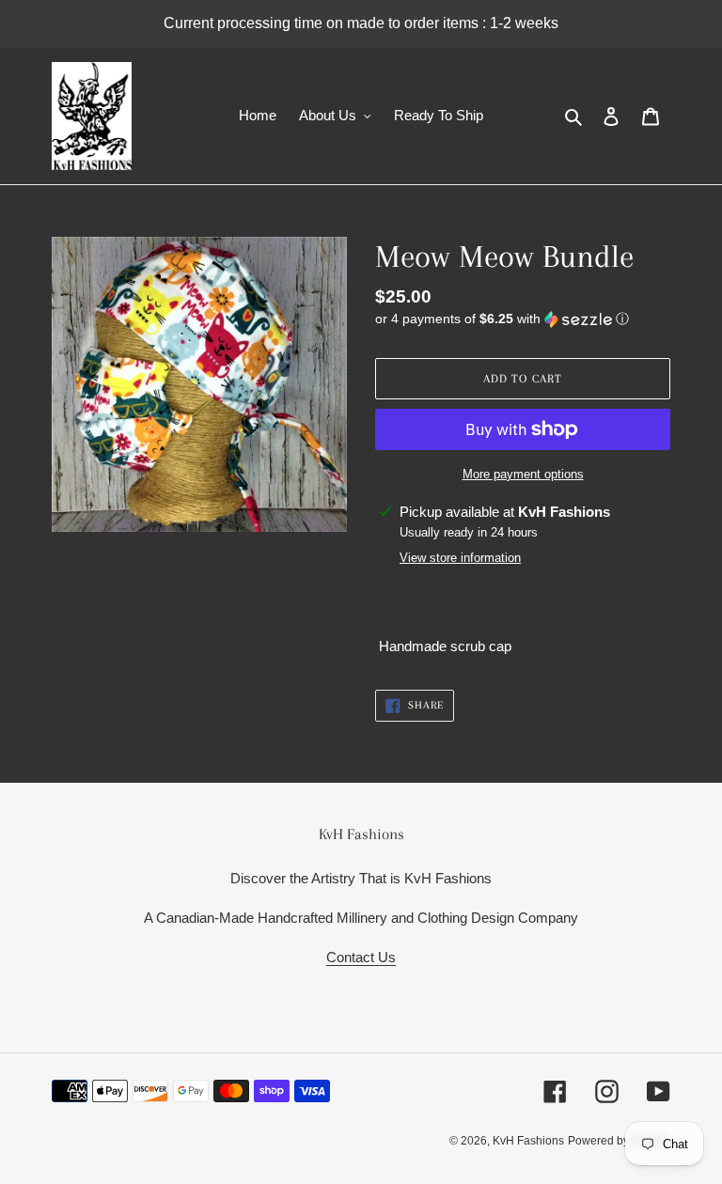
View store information (460, 558)
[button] (502, 319)
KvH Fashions (528, 1140)
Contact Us (361, 957)
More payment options (523, 474)
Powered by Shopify (619, 1140)
